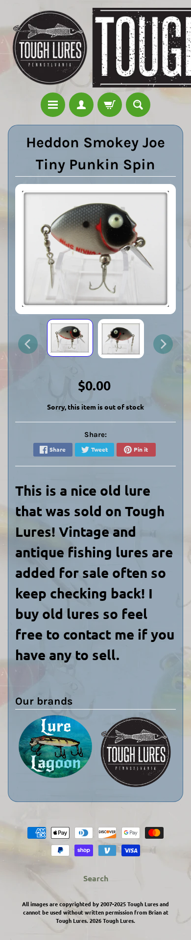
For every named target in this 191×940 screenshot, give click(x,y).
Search (95, 878)
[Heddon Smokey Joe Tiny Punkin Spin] (70, 338)
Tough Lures (118, 920)
